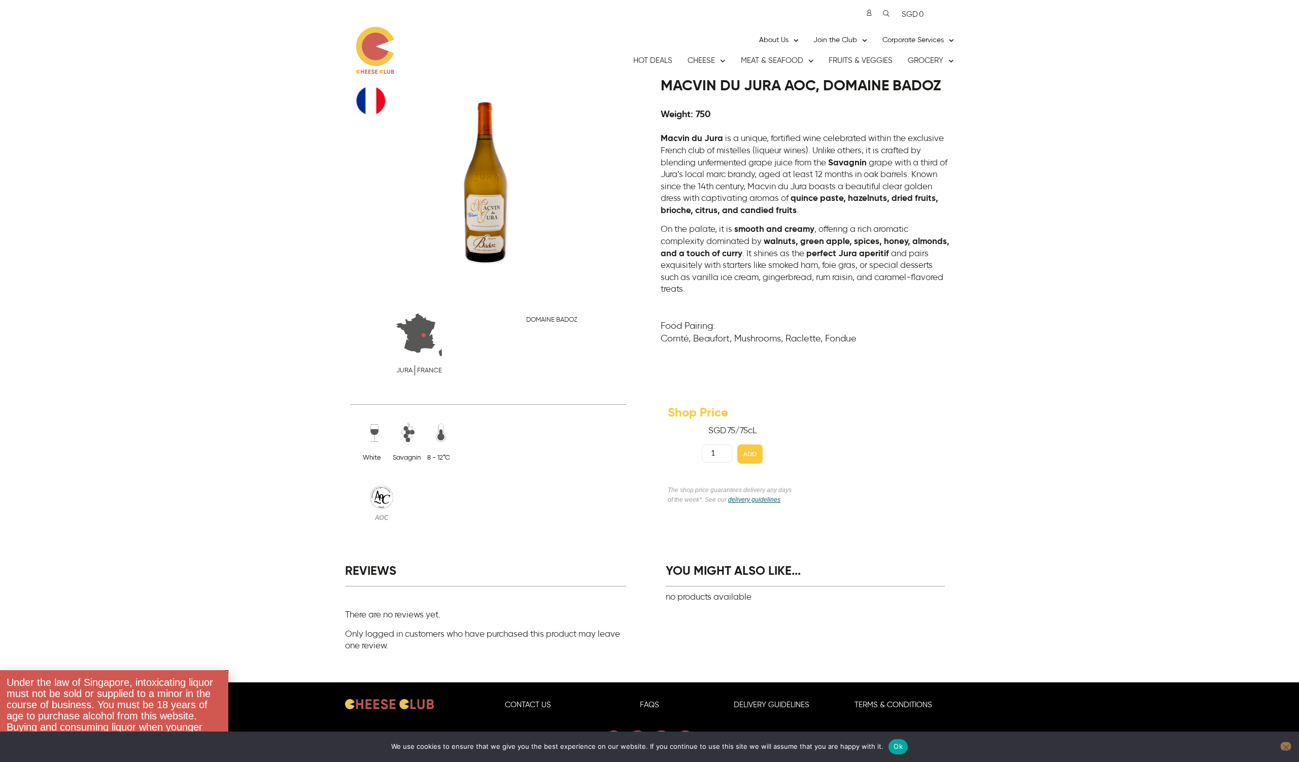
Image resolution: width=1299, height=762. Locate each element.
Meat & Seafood (772, 60)
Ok (898, 746)
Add (750, 454)
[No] (1285, 746)
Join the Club (835, 40)
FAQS (649, 705)
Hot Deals (652, 60)
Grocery (925, 60)
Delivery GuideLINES (771, 705)
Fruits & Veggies (861, 60)
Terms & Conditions (893, 705)
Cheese (701, 60)
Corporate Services (913, 40)
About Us (774, 40)
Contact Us (528, 705)
